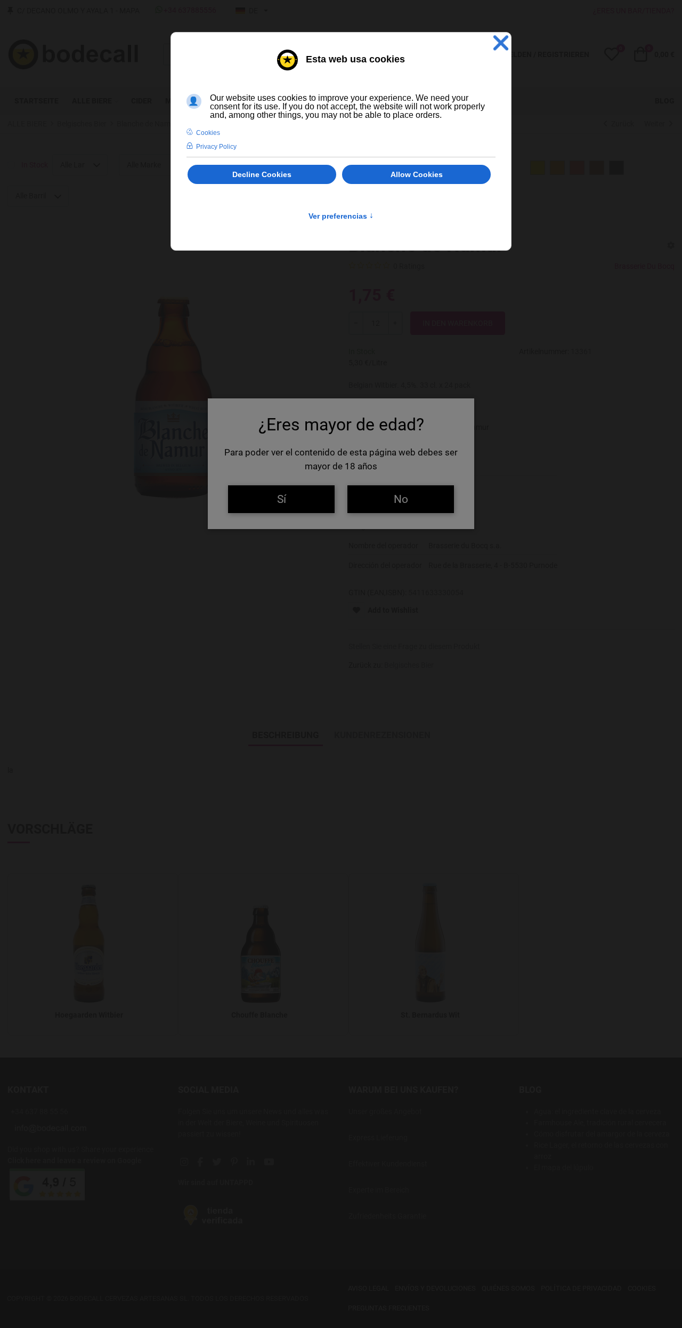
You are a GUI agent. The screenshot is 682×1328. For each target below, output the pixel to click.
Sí (281, 499)
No (401, 499)
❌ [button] (500, 43)
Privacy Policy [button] (216, 146)
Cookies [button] (208, 133)
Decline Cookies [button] (261, 174)
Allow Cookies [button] (417, 174)
